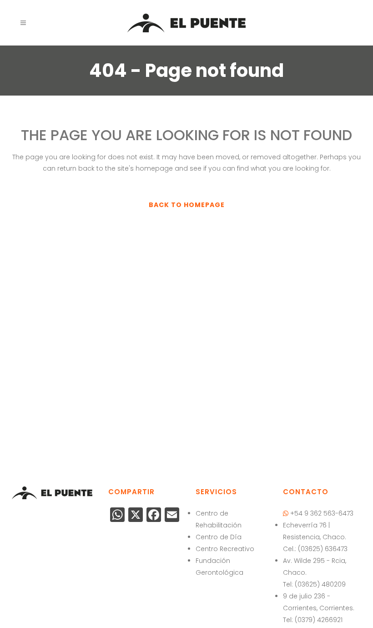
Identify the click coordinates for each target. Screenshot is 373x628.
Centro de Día (219, 537)
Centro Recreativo (225, 548)
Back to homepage (187, 204)
